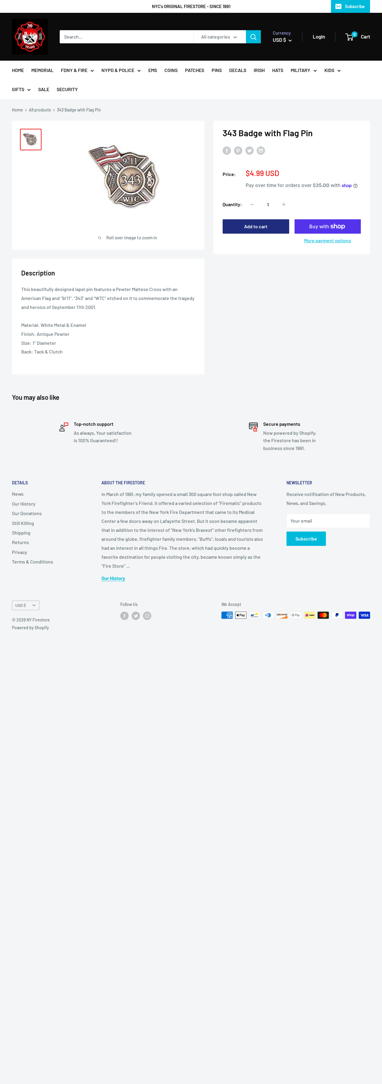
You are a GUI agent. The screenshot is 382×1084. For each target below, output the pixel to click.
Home (17, 109)
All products (40, 109)
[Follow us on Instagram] (147, 616)
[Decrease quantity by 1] (252, 204)
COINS (171, 70)
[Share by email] (261, 150)
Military (300, 70)
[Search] (253, 36)
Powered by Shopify (30, 627)
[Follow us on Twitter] (136, 616)
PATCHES (194, 70)
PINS (217, 70)
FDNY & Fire (74, 70)
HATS (277, 70)
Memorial (42, 70)
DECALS (237, 70)
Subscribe (355, 6)
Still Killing (23, 523)
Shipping (21, 532)
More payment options (327, 240)
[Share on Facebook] (227, 150)
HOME (18, 70)
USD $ (20, 605)
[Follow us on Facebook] (124, 616)
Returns (20, 542)
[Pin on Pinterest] (238, 150)
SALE (43, 89)
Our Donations (27, 513)
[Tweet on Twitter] (249, 150)
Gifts (18, 89)
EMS (152, 70)
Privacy (19, 552)
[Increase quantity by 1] (284, 204)
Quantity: (232, 204)
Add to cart (255, 226)
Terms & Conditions (32, 561)
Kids (329, 70)
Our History (24, 503)
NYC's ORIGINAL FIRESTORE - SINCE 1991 (191, 6)
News (18, 494)
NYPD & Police (117, 70)
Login (319, 36)
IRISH (259, 70)
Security (67, 89)
